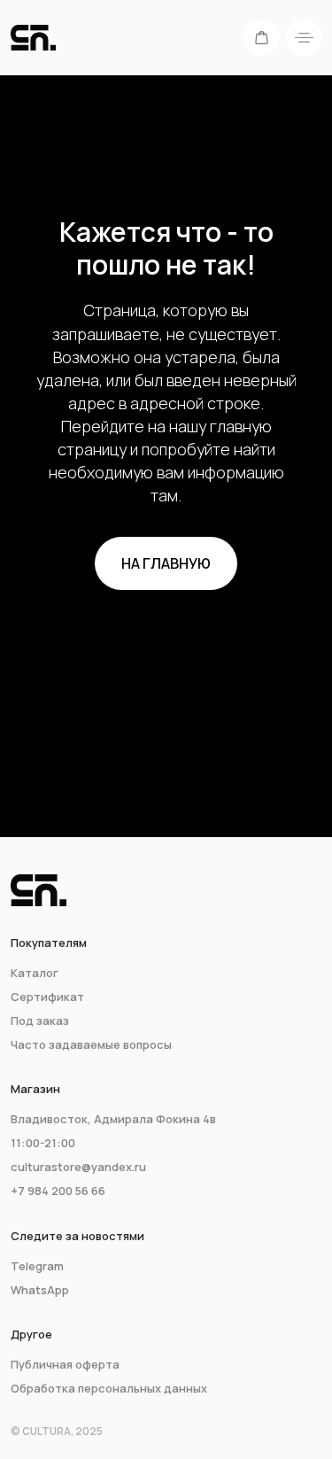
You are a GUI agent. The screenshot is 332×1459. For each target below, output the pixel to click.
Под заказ (40, 1020)
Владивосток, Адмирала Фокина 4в (113, 1119)
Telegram (37, 1266)
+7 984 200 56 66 (58, 1191)
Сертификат (47, 997)
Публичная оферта (65, 1364)
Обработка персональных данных (109, 1388)
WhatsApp (40, 1290)
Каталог (34, 973)
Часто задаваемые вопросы (91, 1044)
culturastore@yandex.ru (78, 1167)
